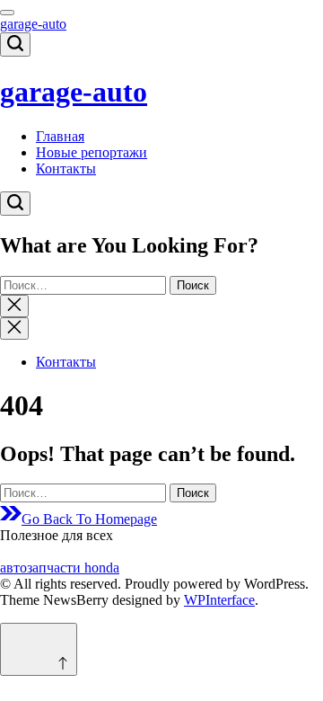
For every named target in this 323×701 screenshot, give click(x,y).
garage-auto (33, 23)
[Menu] (7, 12)
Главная (60, 136)
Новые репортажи (91, 152)
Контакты (66, 168)
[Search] (15, 44)
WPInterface (219, 600)
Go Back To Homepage (89, 519)
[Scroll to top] (38, 649)
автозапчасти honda (59, 567)
